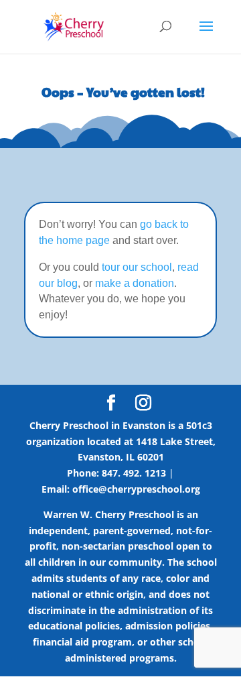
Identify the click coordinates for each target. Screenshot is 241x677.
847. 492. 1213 (134, 473)
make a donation (134, 283)
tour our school (137, 267)
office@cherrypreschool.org (136, 489)
